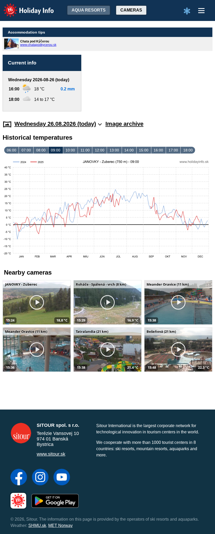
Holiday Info (24, 7)
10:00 (70, 150)
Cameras (131, 10)
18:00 (188, 150)
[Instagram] (40, 478)
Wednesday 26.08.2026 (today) (55, 124)
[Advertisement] (149, 83)
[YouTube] (61, 478)
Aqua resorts (89, 10)
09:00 (55, 150)
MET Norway (60, 525)
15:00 (143, 150)
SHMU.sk (37, 525)
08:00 (41, 150)
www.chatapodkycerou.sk (38, 45)
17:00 (173, 150)
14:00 (129, 150)
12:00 (99, 150)
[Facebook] (18, 478)
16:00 (158, 150)
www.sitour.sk (51, 454)
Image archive (124, 124)
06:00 (11, 150)
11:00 (85, 150)
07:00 (26, 150)
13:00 (114, 150)
